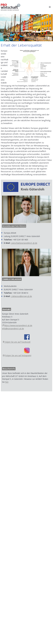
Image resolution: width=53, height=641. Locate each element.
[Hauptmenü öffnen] (49, 7)
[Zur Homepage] (10, 7)
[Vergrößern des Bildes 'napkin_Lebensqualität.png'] (30, 66)
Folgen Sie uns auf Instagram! (18, 355)
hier (6, 382)
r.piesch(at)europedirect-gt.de (24, 243)
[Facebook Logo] (27, 337)
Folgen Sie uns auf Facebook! (17, 342)
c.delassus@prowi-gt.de (21, 296)
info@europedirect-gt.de (13, 328)
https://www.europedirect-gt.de (18, 325)
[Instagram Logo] (27, 350)
